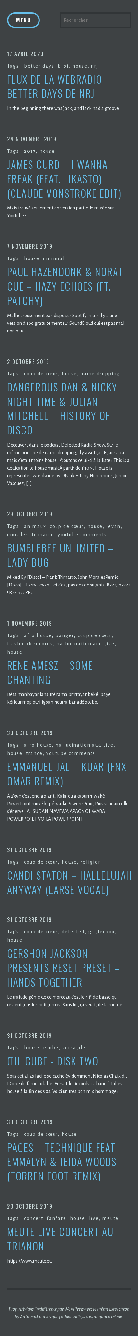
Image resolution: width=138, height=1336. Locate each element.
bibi (63, 66)
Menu (23, 20)
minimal (54, 258)
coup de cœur (41, 373)
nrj (94, 66)
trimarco (43, 534)
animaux (35, 526)
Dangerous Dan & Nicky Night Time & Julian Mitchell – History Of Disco (62, 408)
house (80, 66)
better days (39, 66)
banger (65, 635)
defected (73, 931)
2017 (30, 151)
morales (17, 534)
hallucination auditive (85, 643)
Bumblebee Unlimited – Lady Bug (60, 555)
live (94, 1218)
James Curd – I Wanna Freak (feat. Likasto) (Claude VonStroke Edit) (64, 178)
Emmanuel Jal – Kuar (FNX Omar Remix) (67, 773)
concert (33, 1218)
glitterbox (101, 931)
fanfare (56, 1218)
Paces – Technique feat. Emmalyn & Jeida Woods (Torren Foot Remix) (62, 1161)
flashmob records (30, 643)
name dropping (100, 373)
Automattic (30, 1316)
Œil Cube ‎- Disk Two (53, 1061)
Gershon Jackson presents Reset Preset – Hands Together (63, 967)
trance (34, 753)
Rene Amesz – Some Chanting (50, 672)
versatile (74, 1047)
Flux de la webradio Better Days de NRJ (54, 86)
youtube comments (82, 534)
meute (110, 1218)
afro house (38, 635)
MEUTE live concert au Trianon (60, 1239)
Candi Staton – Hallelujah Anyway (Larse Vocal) (69, 882)
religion (91, 862)
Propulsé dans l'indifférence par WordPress (46, 1309)
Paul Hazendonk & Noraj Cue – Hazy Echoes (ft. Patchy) (64, 286)
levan (113, 526)
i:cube (51, 1047)
